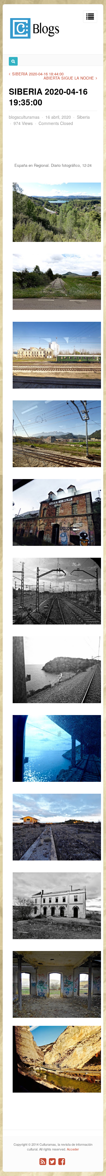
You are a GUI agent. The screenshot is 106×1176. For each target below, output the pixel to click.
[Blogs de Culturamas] (34, 40)
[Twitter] (52, 1162)
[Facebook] (61, 1162)
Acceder (73, 1149)
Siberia (83, 117)
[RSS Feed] (42, 1162)
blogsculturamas (24, 117)
